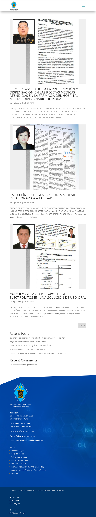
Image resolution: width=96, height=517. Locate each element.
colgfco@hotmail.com (25, 431)
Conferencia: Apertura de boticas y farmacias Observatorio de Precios (38, 353)
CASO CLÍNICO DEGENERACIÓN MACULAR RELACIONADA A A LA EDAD (42, 196)
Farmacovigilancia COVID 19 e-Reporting (27, 467)
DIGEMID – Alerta (18, 463)
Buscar (82, 325)
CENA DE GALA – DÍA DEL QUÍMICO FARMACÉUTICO (31, 345)
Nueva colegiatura (18, 450)
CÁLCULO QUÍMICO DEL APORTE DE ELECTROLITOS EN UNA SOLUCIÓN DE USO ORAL (48, 296)
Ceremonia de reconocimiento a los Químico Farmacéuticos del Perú (38, 338)
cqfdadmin (17, 103)
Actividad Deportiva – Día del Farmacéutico (27, 349)
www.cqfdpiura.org (27, 436)
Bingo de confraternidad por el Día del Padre (28, 342)
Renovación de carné (19, 460)
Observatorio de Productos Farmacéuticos (28, 470)
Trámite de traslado (19, 457)
